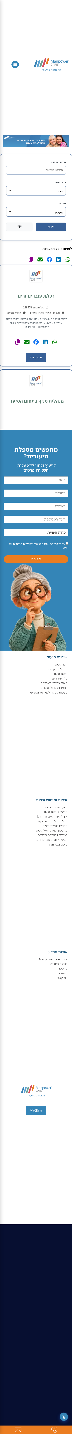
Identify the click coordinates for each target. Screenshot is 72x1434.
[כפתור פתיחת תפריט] (15, 64)
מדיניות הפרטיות (22, 544)
